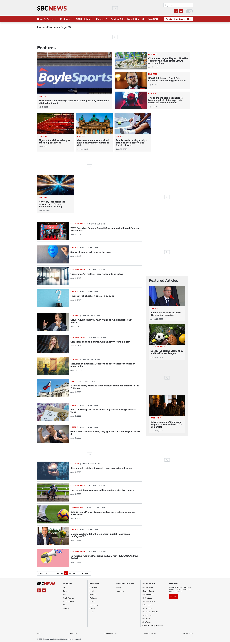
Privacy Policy (188, 633)
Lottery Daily (147, 605)
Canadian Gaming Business (152, 625)
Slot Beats (146, 619)
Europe (66, 591)
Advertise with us (110, 633)
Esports (92, 608)
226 (81, 573)
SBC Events (146, 622)
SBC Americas (147, 587)
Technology (93, 605)
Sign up (173, 596)
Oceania (66, 608)
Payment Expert (148, 594)
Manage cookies (150, 633)
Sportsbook (93, 587)
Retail (91, 591)
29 (62, 573)
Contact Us (73, 633)
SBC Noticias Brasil (149, 601)
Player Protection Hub (150, 612)
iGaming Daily (117, 19)
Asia (64, 594)
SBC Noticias (147, 598)
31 (70, 573)
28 (58, 573)
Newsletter (133, 19)
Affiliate (92, 601)
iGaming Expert (148, 591)
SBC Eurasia (146, 615)
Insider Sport (147, 608)
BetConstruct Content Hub (178, 19)
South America (68, 601)
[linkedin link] (176, 11)
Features (65, 19)
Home (41, 27)
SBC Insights (83, 19)
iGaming (92, 594)
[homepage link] (52, 8)
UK (64, 587)
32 (74, 573)
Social (91, 612)
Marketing (93, 598)
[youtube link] (181, 11)
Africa (65, 605)
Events (100, 19)
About (39, 633)
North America (68, 598)
